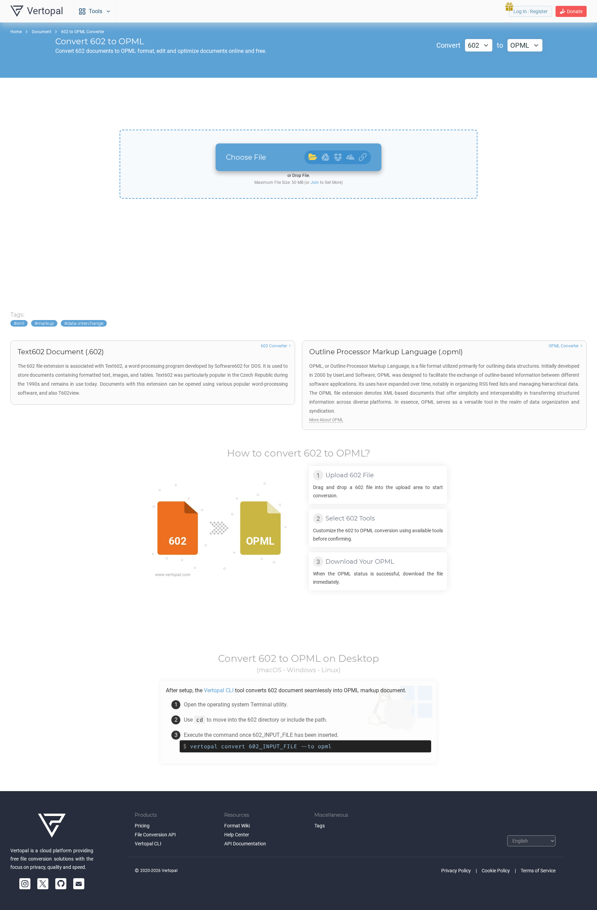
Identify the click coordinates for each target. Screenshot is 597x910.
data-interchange (85, 323)
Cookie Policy (496, 870)
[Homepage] (52, 825)
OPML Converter (564, 346)
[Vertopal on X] (42, 883)
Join (315, 182)
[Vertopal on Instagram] (24, 883)
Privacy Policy (456, 870)
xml (20, 323)
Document (41, 31)
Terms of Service (538, 870)
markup (45, 323)
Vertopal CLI (148, 843)
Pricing (142, 825)
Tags (319, 825)
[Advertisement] (298, 103)
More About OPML (326, 420)
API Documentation (245, 843)
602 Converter (274, 346)
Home (16, 31)
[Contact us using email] (78, 883)
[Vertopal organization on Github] (60, 883)
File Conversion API (155, 834)
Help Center (236, 834)
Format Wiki (237, 825)
